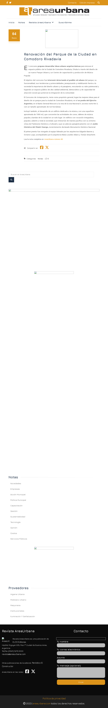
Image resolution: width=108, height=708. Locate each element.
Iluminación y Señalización (22, 616)
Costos (13, 533)
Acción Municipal (18, 494)
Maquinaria (15, 605)
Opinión (13, 528)
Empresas (15, 489)
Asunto (61, 657)
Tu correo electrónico (68, 649)
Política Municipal (18, 500)
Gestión (14, 511)
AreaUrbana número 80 (53, 139)
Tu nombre (62, 641)
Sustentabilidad (17, 516)
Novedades (15, 483)
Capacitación (16, 505)
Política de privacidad (54, 698)
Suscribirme (65, 22)
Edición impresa (87, 2)
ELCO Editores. (19, 642)
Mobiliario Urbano (18, 600)
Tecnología (15, 522)
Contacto (72, 2)
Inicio (11, 22)
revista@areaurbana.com (14, 654)
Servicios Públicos (18, 539)
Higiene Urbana (17, 594)
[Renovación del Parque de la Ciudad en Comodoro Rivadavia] (54, 227)
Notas (21, 22)
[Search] (11, 179)
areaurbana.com (41, 703)
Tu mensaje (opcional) (69, 665)
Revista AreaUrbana (40, 22)
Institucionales (17, 611)
